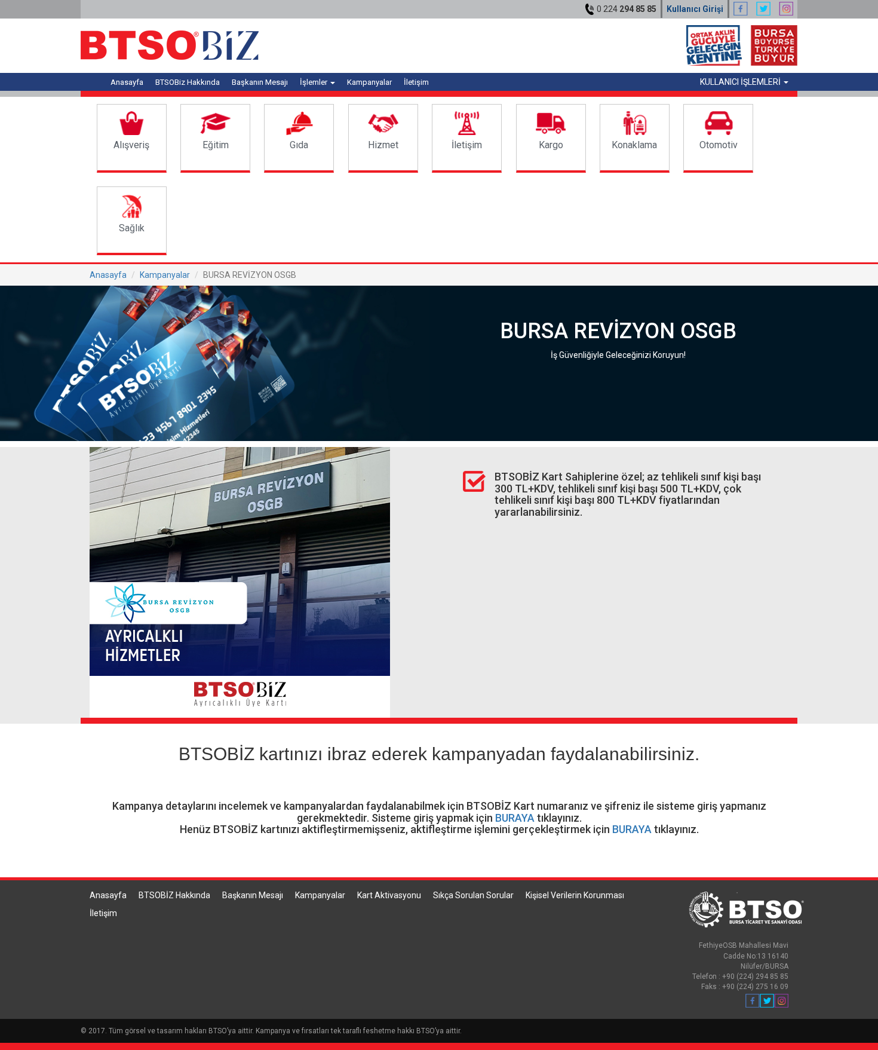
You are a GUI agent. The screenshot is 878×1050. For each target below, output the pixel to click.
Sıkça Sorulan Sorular (473, 895)
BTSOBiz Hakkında (187, 82)
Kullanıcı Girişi (695, 9)
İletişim (416, 82)
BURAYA (515, 818)
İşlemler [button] (314, 82)
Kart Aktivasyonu (389, 895)
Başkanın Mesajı (260, 82)
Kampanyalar (369, 82)
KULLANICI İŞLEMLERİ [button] (741, 82)
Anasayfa (126, 82)
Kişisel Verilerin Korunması (575, 895)
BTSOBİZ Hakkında (174, 895)
